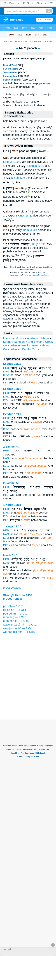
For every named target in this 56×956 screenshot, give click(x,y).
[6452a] (52, 435)
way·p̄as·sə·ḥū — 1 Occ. (18, 628)
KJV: (6, 375)
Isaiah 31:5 (18, 177)
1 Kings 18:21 (18, 215)
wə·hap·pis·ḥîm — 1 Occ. (19, 631)
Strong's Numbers (14, 341)
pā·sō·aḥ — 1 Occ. (15, 609)
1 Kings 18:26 (12, 526)
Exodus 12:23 (12, 388)
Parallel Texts (30, 349)
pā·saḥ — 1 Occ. (13, 606)
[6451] (4, 435)
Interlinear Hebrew (37, 338)
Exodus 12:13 (35, 165)
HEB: (6, 367)
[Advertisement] (28, 700)
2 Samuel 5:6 (11, 483)
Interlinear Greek (13, 338)
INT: (5, 382)
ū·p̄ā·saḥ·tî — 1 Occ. (16, 620)
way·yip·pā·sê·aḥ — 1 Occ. (20, 624)
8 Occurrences (12, 587)
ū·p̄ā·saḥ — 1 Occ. (15, 617)
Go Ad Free (6, 949)
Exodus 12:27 (11, 161)
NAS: (6, 371)
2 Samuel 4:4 (11, 446)
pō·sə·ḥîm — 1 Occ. (15, 613)
